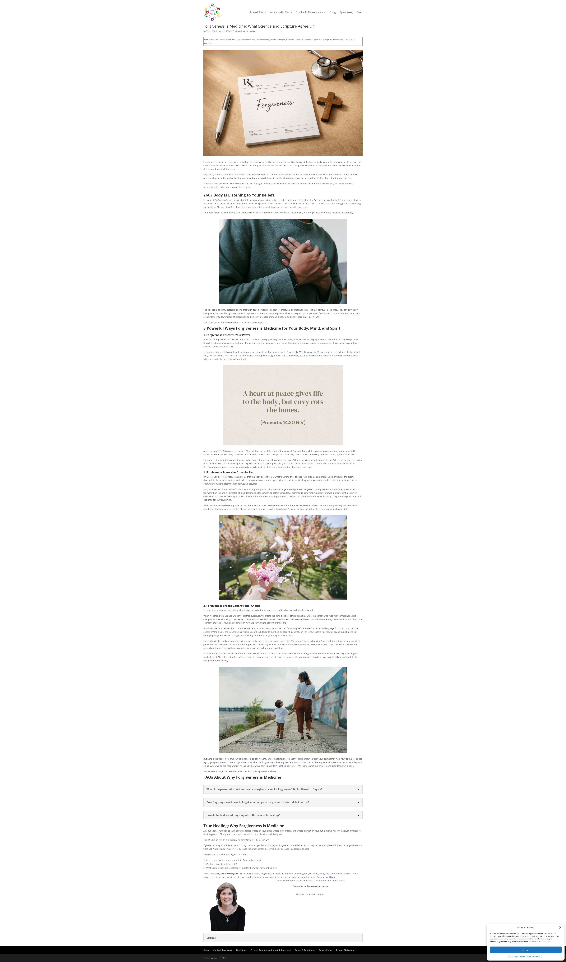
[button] (560, 927)
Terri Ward (211, 31)
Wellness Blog (250, 31)
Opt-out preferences (517, 956)
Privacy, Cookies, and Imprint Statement (271, 950)
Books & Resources (309, 12)
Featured (237, 31)
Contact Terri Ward (222, 950)
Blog (333, 12)
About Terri (258, 12)
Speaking (346, 12)
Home (206, 950)
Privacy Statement (534, 956)
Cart (359, 12)
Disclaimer (241, 950)
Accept (526, 949)
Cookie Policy (325, 950)
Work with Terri (281, 12)
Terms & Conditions (305, 950)
